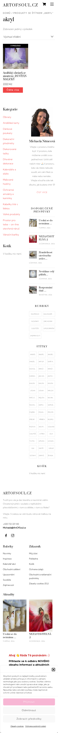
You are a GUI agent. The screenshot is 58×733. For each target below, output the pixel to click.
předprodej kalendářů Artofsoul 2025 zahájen (33, 419)
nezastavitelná (33, 405)
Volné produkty (11, 214)
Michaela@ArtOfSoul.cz (14, 527)
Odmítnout (29, 710)
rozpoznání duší (51, 419)
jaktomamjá (51, 376)
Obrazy (7, 117)
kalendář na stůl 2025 (51, 383)
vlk (32, 448)
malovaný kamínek (51, 390)
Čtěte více (13, 90)
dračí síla (51, 369)
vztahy (33, 455)
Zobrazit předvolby (29, 718)
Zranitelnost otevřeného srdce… (45, 255)
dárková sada (33, 376)
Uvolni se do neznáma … (46, 222)
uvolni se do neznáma (51, 441)
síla (51, 434)
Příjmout (29, 701)
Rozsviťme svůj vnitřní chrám (33, 427)
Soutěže (35, 328)
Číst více (42, 192)
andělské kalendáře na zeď (51, 354)
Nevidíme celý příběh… (46, 273)
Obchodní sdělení (49, 321)
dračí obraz (42, 369)
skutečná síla (42, 427)
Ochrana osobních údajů (35, 726)
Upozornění (49, 328)
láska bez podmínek (42, 390)
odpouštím (42, 405)
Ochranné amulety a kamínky (8, 194)
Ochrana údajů (36, 569)
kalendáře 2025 (42, 383)
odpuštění (51, 405)
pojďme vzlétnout (33, 412)
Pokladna (33, 558)
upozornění (42, 441)
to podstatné (33, 441)
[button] (53, 669)
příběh (42, 419)
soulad (51, 427)
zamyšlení (42, 455)
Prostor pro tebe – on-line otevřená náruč (11, 224)
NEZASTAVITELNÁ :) (46, 238)
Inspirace (35, 314)
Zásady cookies (17, 726)
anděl (33, 354)
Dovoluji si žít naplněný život (33, 369)
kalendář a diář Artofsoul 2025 (33, 383)
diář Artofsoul (51, 361)
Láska (32, 390)
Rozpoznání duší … (45, 289)
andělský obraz (33, 361)
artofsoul (42, 361)
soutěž (33, 434)
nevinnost (51, 398)
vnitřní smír (42, 448)
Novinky (35, 321)
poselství (42, 412)
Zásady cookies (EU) (39, 583)
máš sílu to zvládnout (33, 398)
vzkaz (51, 448)
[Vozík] (44, 4)
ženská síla (51, 455)
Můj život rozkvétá (42, 398)
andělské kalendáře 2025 (42, 354)
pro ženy (51, 412)
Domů (7, 13)
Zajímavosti (35, 335)
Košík (31, 564)
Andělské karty (11, 122)
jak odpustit (42, 376)
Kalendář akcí (49, 314)
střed (42, 434)
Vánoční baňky (11, 234)
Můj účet (33, 553)
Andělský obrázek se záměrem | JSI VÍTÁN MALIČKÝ (15, 76)
